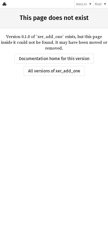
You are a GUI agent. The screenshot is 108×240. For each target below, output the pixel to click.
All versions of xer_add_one (54, 70)
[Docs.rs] (4, 4)
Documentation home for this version (54, 58)
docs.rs (81, 4)
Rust (98, 4)
